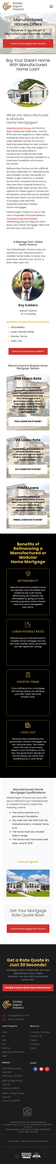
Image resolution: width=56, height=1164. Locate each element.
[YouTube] (41, 1070)
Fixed (4, 1032)
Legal (32, 1048)
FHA (4, 1044)
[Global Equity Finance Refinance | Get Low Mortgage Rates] (13, 1005)
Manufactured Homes (13, 1052)
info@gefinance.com (18, 1015)
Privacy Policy (13, 1141)
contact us (35, 1036)
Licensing (34, 1044)
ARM (4, 1040)
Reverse (6, 1048)
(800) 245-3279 (16, 1019)
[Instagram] (47, 1070)
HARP (4, 1056)
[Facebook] (35, 1070)
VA (3, 1036)
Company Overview (40, 1032)
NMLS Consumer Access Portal (35, 1141)
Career (33, 1040)
